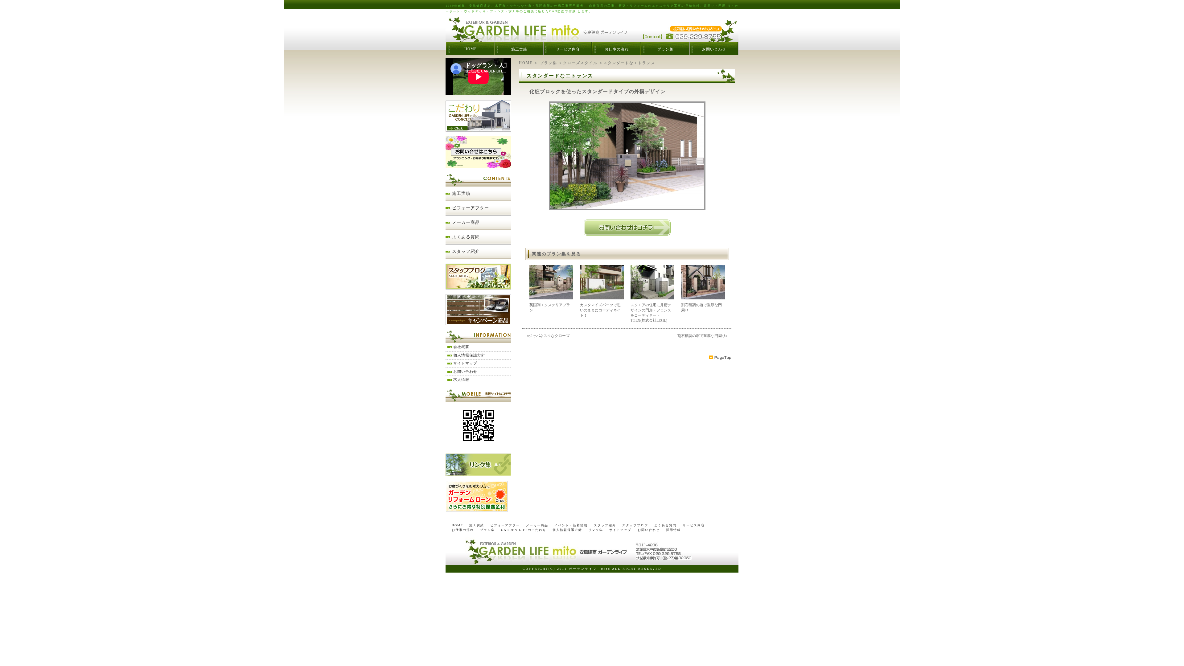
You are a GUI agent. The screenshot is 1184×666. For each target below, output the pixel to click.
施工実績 (519, 49)
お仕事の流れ (617, 49)
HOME (470, 49)
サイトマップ (465, 363)
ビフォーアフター (470, 208)
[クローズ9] (627, 208)
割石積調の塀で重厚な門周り (701, 336)
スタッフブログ (635, 525)
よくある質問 (466, 237)
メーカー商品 (466, 222)
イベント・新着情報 (571, 525)
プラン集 (665, 49)
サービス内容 (568, 49)
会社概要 (461, 347)
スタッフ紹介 (466, 251)
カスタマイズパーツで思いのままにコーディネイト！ (600, 310)
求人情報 (461, 379)
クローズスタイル (580, 63)
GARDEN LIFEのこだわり (523, 530)
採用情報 (673, 530)
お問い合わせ (714, 49)
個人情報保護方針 (469, 355)
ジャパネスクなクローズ (549, 336)
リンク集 (595, 530)
